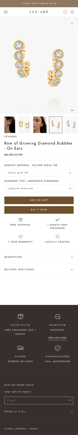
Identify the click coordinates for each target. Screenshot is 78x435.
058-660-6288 (57, 337)
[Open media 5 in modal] (72, 23)
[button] (6, 12)
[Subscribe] (69, 400)
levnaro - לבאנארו (26, 428)
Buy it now (39, 209)
